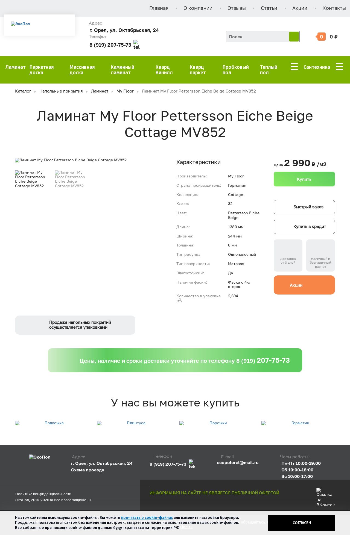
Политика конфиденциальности (43, 494)
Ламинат (15, 67)
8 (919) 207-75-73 (110, 45)
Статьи (269, 8)
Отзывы (237, 8)
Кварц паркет (198, 70)
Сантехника (317, 67)
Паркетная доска (42, 70)
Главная (158, 8)
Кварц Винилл (164, 70)
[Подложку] (52, 423)
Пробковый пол (236, 70)
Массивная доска (82, 70)
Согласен (302, 523)
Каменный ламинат (122, 70)
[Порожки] (216, 423)
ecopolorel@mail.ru (238, 462)
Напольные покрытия (61, 91)
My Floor (125, 91)
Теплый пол (268, 70)
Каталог (23, 91)
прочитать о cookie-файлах (147, 517)
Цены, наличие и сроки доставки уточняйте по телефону (185, 360)
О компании (197, 8)
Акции (299, 8)
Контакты (334, 8)
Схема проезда (87, 469)
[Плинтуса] (134, 423)
